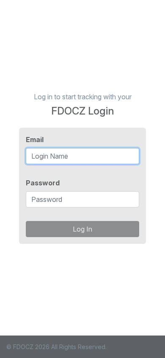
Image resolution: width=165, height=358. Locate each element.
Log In (82, 229)
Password (43, 183)
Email (35, 139)
